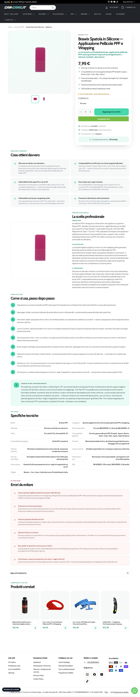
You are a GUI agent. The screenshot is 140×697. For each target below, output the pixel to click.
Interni (42, 14)
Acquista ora (103, 119)
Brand (84, 14)
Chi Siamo (12, 662)
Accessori (59, 14)
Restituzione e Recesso (42, 666)
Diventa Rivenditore (66, 666)
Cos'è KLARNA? (14, 669)
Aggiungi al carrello (111, 112)
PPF (73, 14)
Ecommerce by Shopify (121, 692)
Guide (109, 14)
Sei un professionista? (67, 669)
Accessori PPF (19, 27)
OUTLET (98, 14)
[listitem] (35, 99)
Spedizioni (37, 662)
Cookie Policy (38, 679)
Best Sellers (11, 14)
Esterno (27, 14)
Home (10, 27)
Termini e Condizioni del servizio (42, 670)
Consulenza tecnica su (105, 139)
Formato (83, 98)
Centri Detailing (64, 662)
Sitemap (11, 673)
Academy (120, 14)
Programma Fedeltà (66, 673)
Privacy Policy (38, 675)
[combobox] (43, 7)
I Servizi (9, 20)
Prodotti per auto (14, 666)
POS (106, 692)
